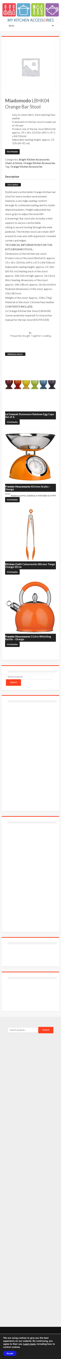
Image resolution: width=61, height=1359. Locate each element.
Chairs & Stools (13, 163)
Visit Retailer (12, 152)
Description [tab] (12, 176)
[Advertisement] (31, 755)
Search (13, 682)
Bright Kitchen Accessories (34, 159)
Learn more (29, 1344)
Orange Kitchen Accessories (39, 163)
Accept (10, 1353)
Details (7, 494)
